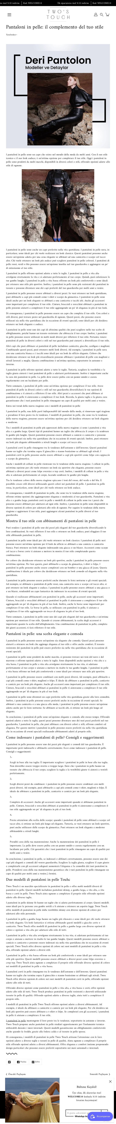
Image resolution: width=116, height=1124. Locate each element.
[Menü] (9, 15)
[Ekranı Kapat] (110, 1081)
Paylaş (23, 1062)
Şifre (37, 1062)
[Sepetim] (107, 14)
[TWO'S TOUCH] (58, 14)
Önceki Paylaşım (17, 1074)
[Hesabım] (95, 14)
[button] (101, 14)
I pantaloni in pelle (16, 1021)
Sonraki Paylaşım (99, 1074)
